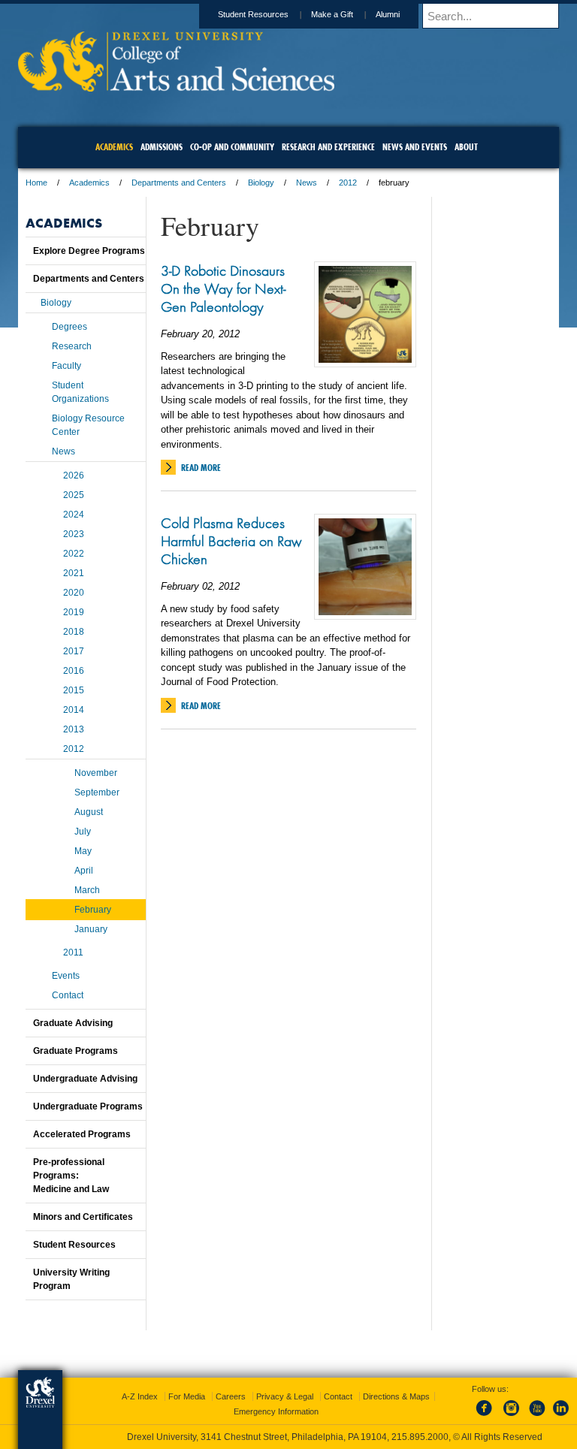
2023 (73, 534)
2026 (73, 475)
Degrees (69, 326)
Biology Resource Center (88, 425)
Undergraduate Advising (85, 1078)
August (88, 812)
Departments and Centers (178, 182)
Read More (201, 467)
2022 (73, 553)
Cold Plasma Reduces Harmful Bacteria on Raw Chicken (231, 541)
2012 (348, 182)
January (90, 929)
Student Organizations (80, 392)
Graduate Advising (73, 1023)
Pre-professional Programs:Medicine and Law (71, 1175)
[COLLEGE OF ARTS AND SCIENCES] (176, 86)
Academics (89, 182)
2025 (73, 495)
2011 (73, 952)
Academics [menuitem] (114, 146)
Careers (231, 1396)
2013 (73, 729)
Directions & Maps (396, 1396)
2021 (73, 573)
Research (72, 346)
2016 (73, 671)
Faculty (66, 366)
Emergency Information (276, 1411)
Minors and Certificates (83, 1217)
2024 (73, 514)
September (96, 792)
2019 (73, 612)
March (87, 890)
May (83, 851)
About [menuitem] (466, 146)
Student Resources (253, 14)
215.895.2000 (420, 1437)
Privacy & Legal (284, 1396)
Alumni (388, 14)
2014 (73, 710)
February (92, 909)
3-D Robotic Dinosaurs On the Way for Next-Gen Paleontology (223, 288)
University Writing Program (71, 1279)
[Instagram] (511, 1416)
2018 (73, 631)
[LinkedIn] (561, 1416)
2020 (73, 592)
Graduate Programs (75, 1051)
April (83, 870)
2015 (73, 690)
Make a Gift (332, 14)
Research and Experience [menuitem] (328, 146)
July (82, 831)
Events (66, 976)
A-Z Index (140, 1396)
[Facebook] (487, 1416)
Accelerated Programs (82, 1134)
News (306, 182)
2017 (73, 651)
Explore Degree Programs (89, 251)
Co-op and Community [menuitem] (232, 146)
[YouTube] (536, 1416)
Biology (261, 182)
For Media (186, 1396)
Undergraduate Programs (88, 1106)
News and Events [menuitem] (414, 146)
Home (36, 182)
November (95, 773)
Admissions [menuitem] (161, 146)
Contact (67, 995)
